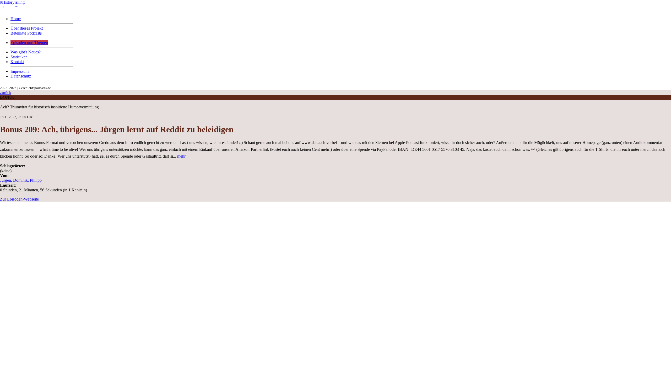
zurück (5, 92)
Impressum (19, 71)
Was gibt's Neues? (25, 52)
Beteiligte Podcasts (26, 33)
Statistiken (19, 57)
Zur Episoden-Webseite (19, 199)
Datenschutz (20, 76)
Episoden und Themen (29, 42)
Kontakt (17, 61)
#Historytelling (12, 2)
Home (15, 18)
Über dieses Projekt (26, 28)
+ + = (10, 7)
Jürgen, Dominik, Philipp (21, 180)
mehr (181, 156)
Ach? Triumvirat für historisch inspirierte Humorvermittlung (49, 107)
